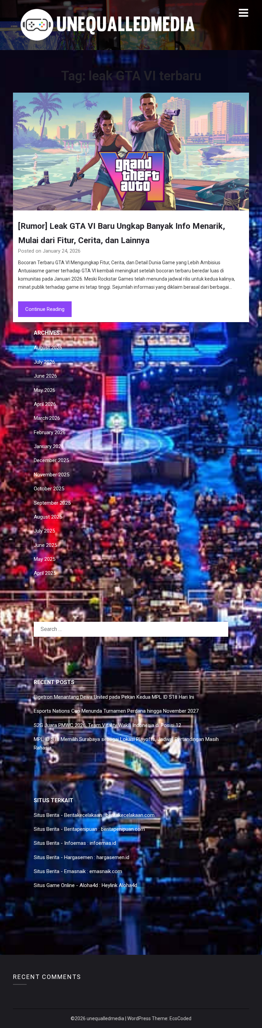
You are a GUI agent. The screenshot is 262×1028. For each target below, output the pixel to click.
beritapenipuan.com (123, 829)
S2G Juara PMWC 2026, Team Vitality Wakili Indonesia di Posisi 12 (107, 725)
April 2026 (45, 404)
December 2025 (51, 460)
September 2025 (52, 503)
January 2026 (49, 446)
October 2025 (49, 489)
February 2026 (50, 432)
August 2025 (48, 517)
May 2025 (44, 559)
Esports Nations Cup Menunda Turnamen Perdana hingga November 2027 (116, 711)
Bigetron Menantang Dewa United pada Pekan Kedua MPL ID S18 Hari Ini (114, 697)
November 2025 (51, 475)
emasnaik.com (105, 871)
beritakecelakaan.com (130, 815)
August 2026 (48, 348)
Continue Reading (44, 309)
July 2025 (44, 531)
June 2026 (45, 376)
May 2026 (44, 390)
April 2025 (45, 573)
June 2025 (45, 545)
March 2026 (47, 418)
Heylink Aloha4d (119, 885)
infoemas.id (103, 843)
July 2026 (44, 362)
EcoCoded (180, 1018)
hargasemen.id (113, 857)
